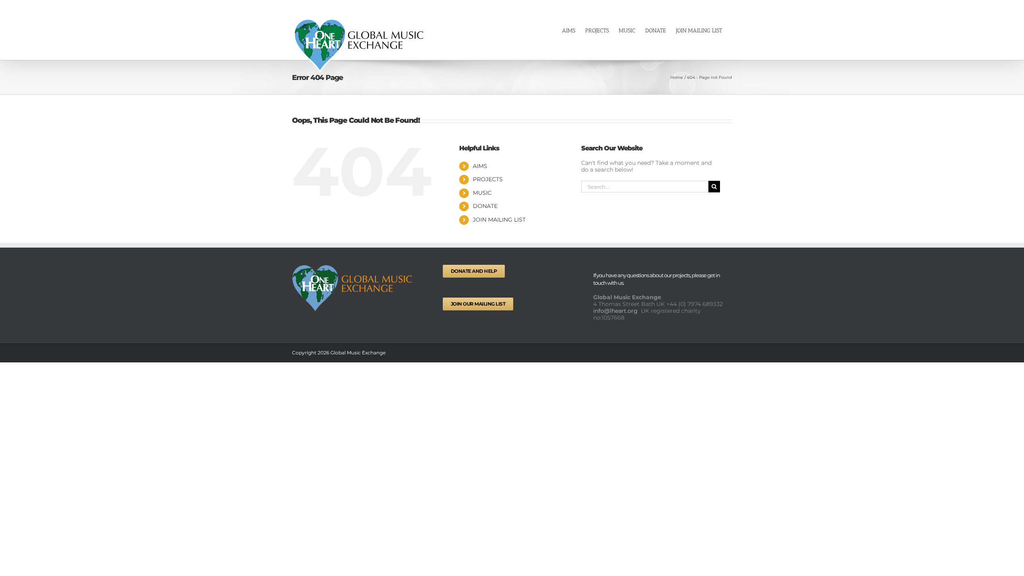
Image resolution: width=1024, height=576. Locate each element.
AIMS (480, 166)
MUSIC (482, 192)
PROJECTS (488, 179)
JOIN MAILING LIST (499, 219)
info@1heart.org (616, 310)
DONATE (485, 206)
